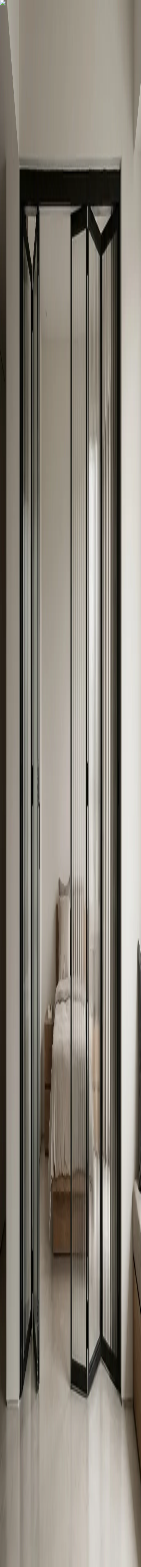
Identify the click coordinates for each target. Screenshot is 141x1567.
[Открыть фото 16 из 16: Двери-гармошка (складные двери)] (87, 263)
